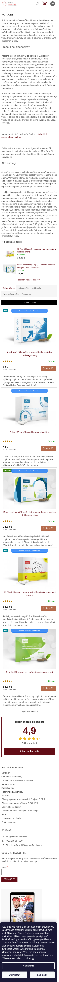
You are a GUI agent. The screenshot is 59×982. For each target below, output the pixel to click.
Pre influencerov (9, 822)
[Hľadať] (37, 3)
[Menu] (52, 3)
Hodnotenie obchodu (11, 818)
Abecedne (26, 294)
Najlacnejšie (23, 288)
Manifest (5, 795)
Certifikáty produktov (11, 807)
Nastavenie (28, 966)
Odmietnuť (15, 975)
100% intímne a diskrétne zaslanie (17, 780)
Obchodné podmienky (11, 776)
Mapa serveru (7, 784)
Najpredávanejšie (11, 294)
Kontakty (5, 773)
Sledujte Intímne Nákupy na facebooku (24, 845)
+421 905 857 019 (14, 841)
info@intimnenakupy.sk (16, 836)
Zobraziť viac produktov (28, 279)
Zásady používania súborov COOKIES (19, 803)
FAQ (3, 814)
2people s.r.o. (7, 788)
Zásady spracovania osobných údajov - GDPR (23, 799)
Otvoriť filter (30, 302)
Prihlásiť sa (9, 879)
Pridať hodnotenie (29, 751)
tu (33, 958)
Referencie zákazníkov (12, 792)
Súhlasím (42, 975)
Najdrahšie (36, 288)
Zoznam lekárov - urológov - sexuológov (20, 811)
